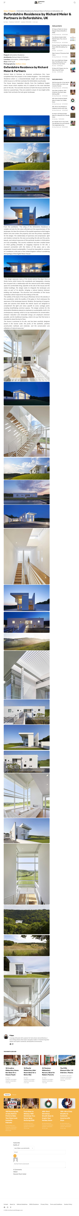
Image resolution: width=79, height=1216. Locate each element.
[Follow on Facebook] (4, 1207)
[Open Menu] (4, 2)
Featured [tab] (7, 1094)
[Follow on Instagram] (7, 1207)
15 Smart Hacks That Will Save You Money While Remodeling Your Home (61, 47)
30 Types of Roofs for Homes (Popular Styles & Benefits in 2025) (59, 30)
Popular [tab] (14, 1094)
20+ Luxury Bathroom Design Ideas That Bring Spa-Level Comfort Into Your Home (59, 62)
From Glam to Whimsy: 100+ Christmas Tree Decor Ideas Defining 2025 (59, 92)
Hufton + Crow (21, 64)
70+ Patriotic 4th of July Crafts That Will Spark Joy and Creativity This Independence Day (60, 123)
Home (6, 11)
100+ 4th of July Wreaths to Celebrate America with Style (59, 107)
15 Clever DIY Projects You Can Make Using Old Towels (60, 69)
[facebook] (10, 1044)
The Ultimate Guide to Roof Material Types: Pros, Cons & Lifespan (59, 39)
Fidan (6, 22)
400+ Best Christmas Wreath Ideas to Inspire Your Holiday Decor (59, 100)
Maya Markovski (11, 1125)
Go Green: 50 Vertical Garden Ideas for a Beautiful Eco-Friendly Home (60, 115)
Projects (12, 11)
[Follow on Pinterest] (13, 1044)
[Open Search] (74, 2)
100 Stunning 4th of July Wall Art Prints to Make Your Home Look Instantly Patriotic (60, 84)
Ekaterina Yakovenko (67, 1075)
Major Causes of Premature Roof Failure (60, 54)
